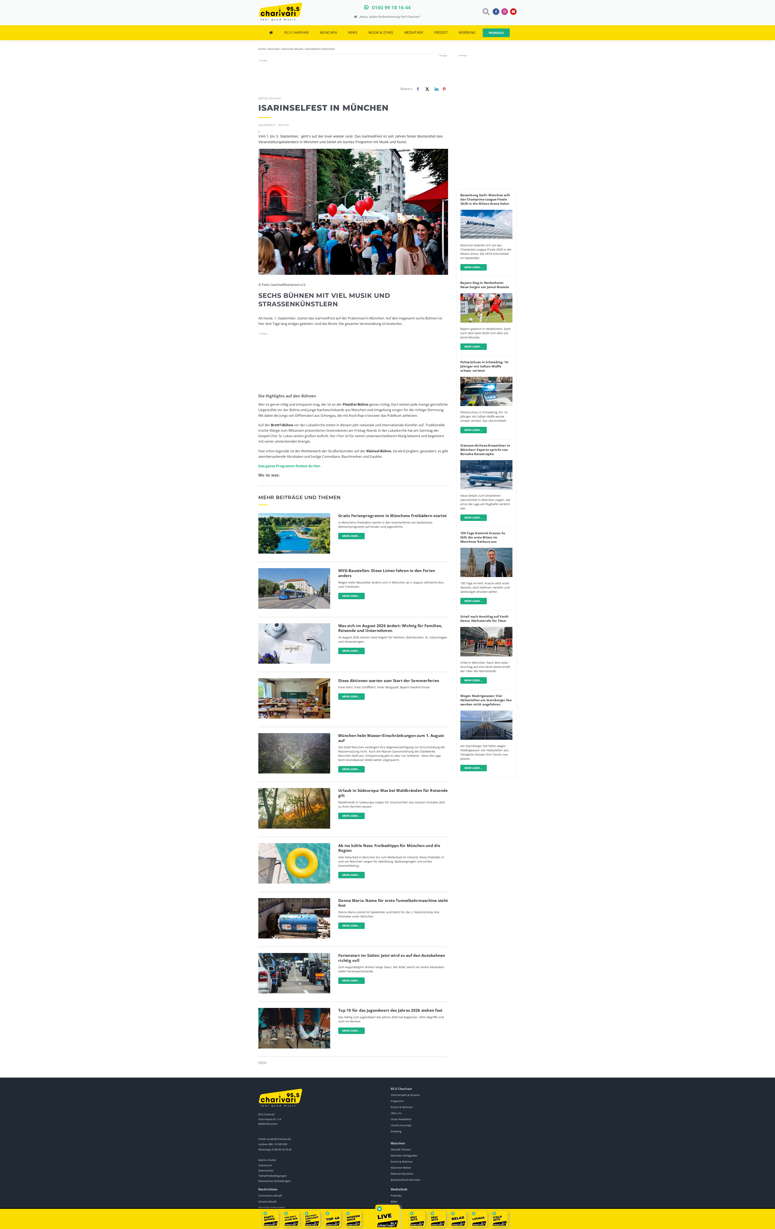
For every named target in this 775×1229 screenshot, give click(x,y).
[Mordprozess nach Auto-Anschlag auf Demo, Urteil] (486, 628)
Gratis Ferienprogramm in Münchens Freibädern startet (392, 515)
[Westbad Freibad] (294, 515)
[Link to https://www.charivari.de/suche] (486, 11)
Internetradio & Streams (405, 1095)
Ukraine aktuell (267, 1201)
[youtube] (513, 11)
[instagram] (504, 11)
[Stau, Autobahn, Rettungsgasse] (294, 954)
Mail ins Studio (267, 1160)
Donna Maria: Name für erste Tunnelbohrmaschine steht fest (393, 903)
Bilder (394, 1201)
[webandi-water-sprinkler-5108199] (294, 735)
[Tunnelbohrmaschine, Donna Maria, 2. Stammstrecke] (294, 899)
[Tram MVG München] (294, 570)
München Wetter (401, 1167)
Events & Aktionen (402, 1107)
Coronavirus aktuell (270, 1195)
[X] (426, 89)
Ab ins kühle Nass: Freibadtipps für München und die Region (389, 848)
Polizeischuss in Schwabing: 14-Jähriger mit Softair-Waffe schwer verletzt (484, 366)
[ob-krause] (486, 549)
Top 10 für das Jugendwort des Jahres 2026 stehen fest (390, 1010)
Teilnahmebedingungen (272, 1176)
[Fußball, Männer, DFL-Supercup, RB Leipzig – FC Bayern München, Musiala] (486, 295)
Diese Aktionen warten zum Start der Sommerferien (388, 680)
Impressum (265, 1165)
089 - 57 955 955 (277, 1144)
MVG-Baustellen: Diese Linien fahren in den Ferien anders (386, 573)
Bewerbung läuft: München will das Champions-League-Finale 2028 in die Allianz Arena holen (485, 199)
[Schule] (294, 680)
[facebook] (496, 11)
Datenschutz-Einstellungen (274, 1181)
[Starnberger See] (486, 712)
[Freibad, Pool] (294, 845)
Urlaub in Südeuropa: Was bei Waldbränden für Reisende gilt (393, 793)
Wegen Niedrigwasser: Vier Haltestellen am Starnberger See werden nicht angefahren (486, 700)
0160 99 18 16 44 (281, 1149)
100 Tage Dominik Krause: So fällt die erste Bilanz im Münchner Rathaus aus (482, 537)
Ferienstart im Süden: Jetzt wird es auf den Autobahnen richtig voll (391, 958)
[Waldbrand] (294, 789)
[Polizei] (486, 378)
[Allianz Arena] (486, 211)
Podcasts (396, 1195)
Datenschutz (265, 1170)
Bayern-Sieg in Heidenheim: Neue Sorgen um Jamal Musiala (484, 285)
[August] (294, 625)
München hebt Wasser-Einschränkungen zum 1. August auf (391, 738)
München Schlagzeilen (404, 1155)
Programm (397, 1101)
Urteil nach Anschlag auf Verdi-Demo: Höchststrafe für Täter (484, 618)
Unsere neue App (401, 1125)
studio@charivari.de (279, 1139)
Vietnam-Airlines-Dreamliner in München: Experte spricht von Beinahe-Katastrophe (485, 449)
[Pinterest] (444, 89)
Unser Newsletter (401, 1119)
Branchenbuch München (405, 1180)
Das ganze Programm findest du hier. (289, 466)
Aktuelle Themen (401, 1149)
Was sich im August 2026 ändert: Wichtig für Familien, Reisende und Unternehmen (390, 628)
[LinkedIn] (435, 89)
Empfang (396, 1131)
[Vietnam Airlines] (486, 462)
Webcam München (402, 1173)
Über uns (396, 1113)
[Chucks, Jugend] (294, 1009)
